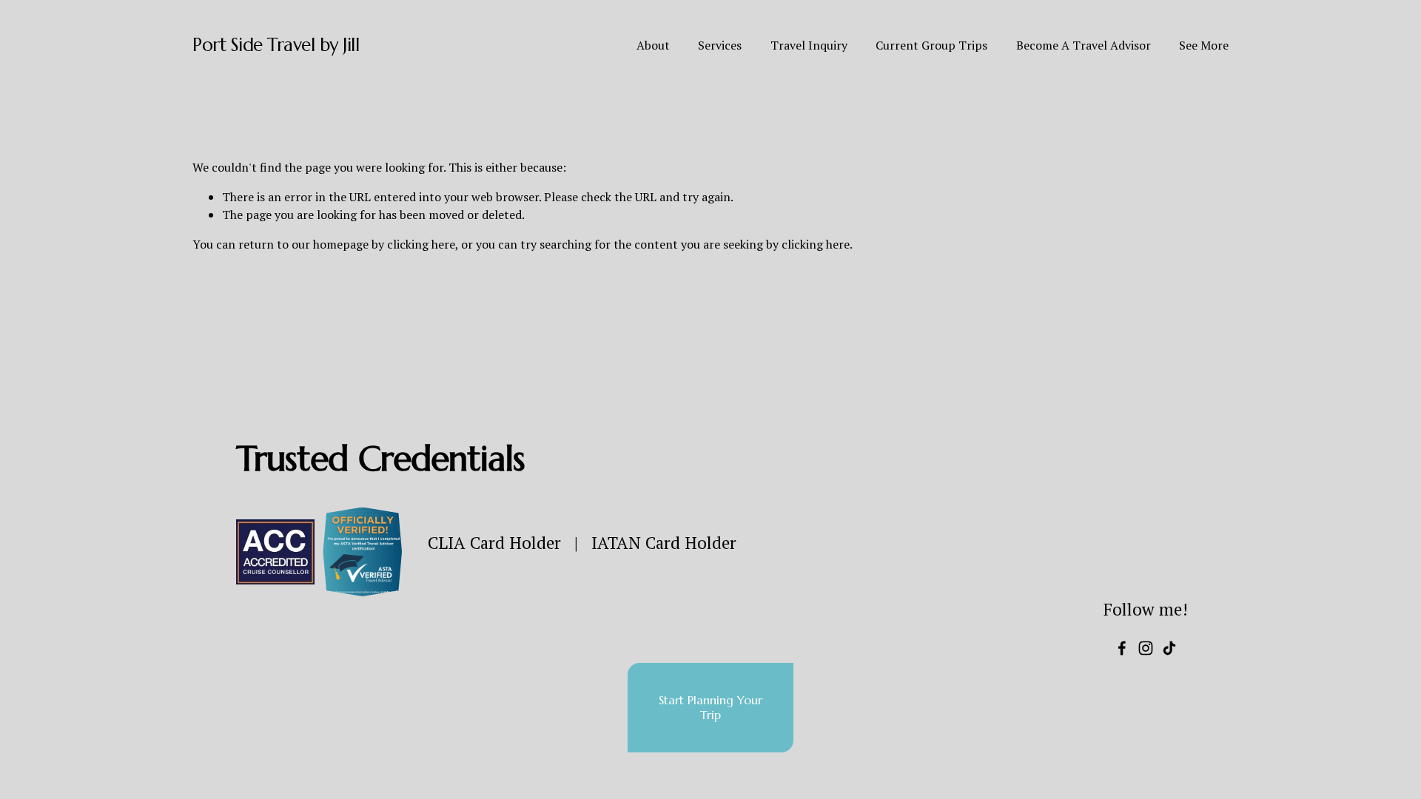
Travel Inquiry (808, 45)
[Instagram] (1145, 648)
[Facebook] (1122, 648)
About (653, 45)
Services (720, 45)
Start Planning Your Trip (710, 707)
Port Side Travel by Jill (275, 44)
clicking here (421, 244)
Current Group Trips (931, 45)
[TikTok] (1169, 648)
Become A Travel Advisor (1083, 45)
